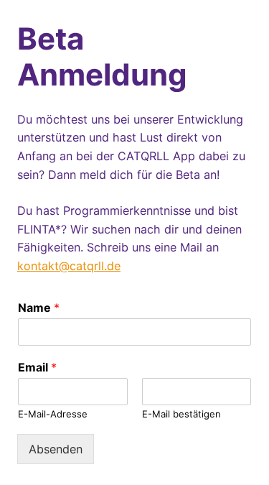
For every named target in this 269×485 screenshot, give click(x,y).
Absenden (55, 449)
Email (37, 367)
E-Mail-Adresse (53, 414)
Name (39, 307)
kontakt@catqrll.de (69, 266)
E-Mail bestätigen (181, 414)
